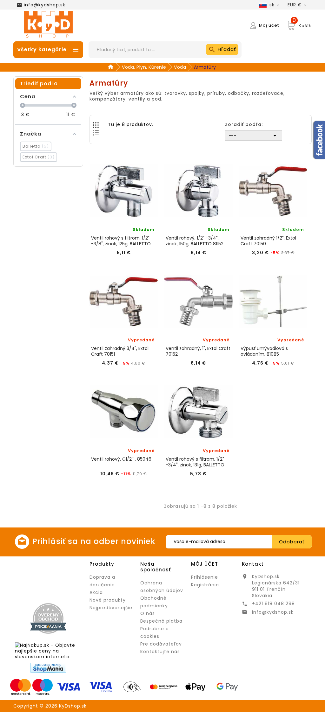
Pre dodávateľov (161, 644)
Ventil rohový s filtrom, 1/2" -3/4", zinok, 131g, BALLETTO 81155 (195, 462)
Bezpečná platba (161, 621)
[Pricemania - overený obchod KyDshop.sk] (48, 618)
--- (254, 135)
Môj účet (204, 564)
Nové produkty (108, 600)
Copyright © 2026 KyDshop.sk (50, 706)
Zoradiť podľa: (244, 124)
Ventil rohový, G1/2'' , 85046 (121, 459)
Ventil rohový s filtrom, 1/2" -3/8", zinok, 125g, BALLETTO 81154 (121, 241)
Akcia (96, 592)
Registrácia (205, 585)
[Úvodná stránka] (111, 67)
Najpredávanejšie (111, 607)
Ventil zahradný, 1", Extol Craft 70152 (198, 351)
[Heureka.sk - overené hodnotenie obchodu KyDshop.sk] (48, 578)
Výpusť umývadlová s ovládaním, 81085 (264, 351)
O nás (147, 613)
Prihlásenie (204, 577)
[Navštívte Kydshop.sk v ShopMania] (48, 667)
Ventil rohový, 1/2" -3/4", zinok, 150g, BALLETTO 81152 (194, 241)
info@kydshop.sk (44, 5)
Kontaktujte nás (160, 651)
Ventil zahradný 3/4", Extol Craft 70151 (120, 351)
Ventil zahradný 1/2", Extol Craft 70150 (268, 241)
